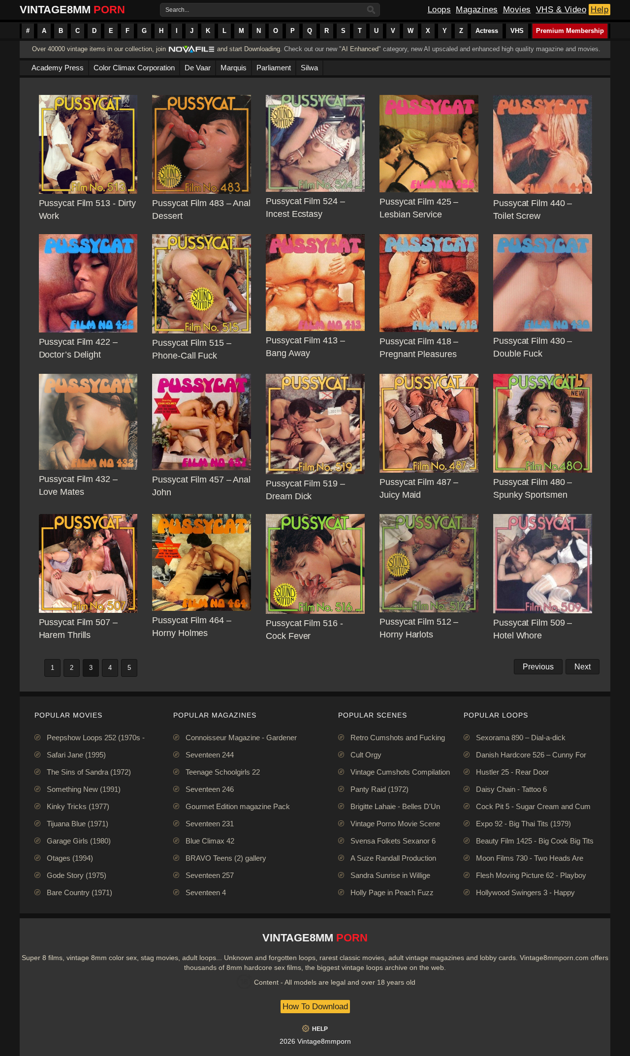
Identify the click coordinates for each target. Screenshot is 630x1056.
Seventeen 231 (210, 823)
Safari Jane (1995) (76, 755)
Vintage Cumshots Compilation (400, 772)
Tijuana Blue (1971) (77, 823)
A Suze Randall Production (393, 858)
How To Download (315, 1006)
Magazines (477, 9)
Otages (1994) (70, 858)
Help (599, 9)
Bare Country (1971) (79, 892)
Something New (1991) (84, 789)
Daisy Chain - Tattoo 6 (511, 789)
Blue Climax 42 (210, 841)
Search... (177, 9)
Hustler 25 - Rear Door (512, 772)
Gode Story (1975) (76, 875)
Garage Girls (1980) (79, 841)
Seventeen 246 (210, 789)
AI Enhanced (360, 49)
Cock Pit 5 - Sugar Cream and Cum (533, 806)
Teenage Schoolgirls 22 (223, 772)
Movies (517, 9)
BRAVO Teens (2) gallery (226, 858)
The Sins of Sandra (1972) (89, 772)
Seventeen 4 (206, 892)
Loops (439, 9)
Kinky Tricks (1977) (78, 806)
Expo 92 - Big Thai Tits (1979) (523, 823)
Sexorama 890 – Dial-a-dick (521, 737)
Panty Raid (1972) (379, 789)
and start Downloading (248, 49)
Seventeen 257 (210, 875)
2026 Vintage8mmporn (315, 1041)
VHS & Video (561, 9)
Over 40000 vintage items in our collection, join (99, 49)
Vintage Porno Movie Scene (395, 823)
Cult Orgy (365, 755)
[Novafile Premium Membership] (191, 52)
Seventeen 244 (210, 755)
